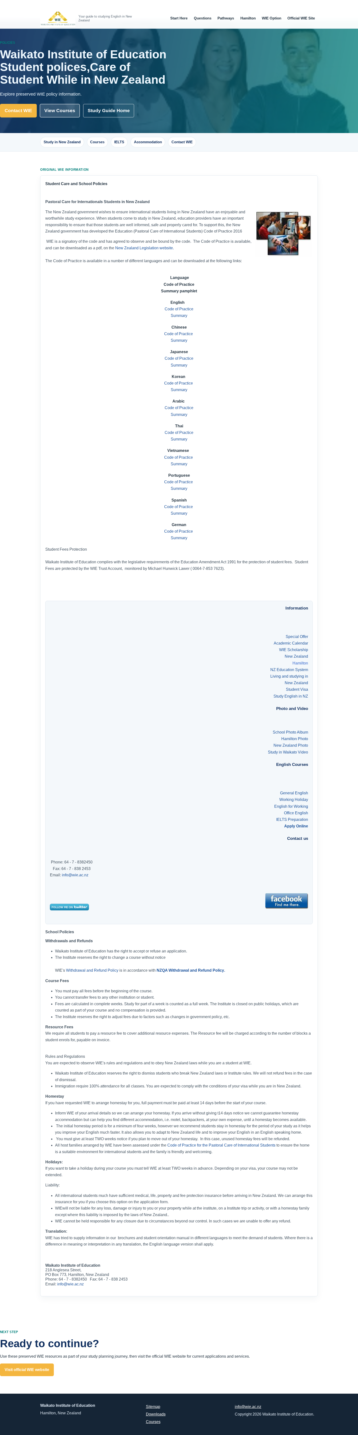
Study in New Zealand (62, 142)
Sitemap (153, 1407)
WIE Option (271, 18)
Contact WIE (18, 110)
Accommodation (148, 142)
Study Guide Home (109, 110)
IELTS (119, 142)
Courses (97, 142)
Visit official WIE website (27, 1370)
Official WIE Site (301, 18)
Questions (202, 18)
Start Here (179, 18)
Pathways (225, 18)
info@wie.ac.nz (75, 875)
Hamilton (248, 18)
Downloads (156, 1414)
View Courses (59, 110)
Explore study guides (110, 1370)
